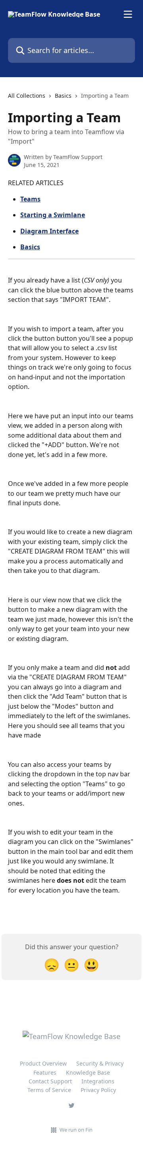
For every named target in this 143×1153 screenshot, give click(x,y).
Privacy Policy (98, 1090)
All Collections (26, 95)
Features (44, 1072)
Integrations (97, 1081)
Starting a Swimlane (52, 214)
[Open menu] (128, 14)
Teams (30, 199)
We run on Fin (76, 1129)
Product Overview (43, 1063)
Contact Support (50, 1081)
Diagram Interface (49, 231)
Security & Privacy (100, 1063)
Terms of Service (49, 1090)
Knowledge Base (88, 1072)
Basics (63, 95)
